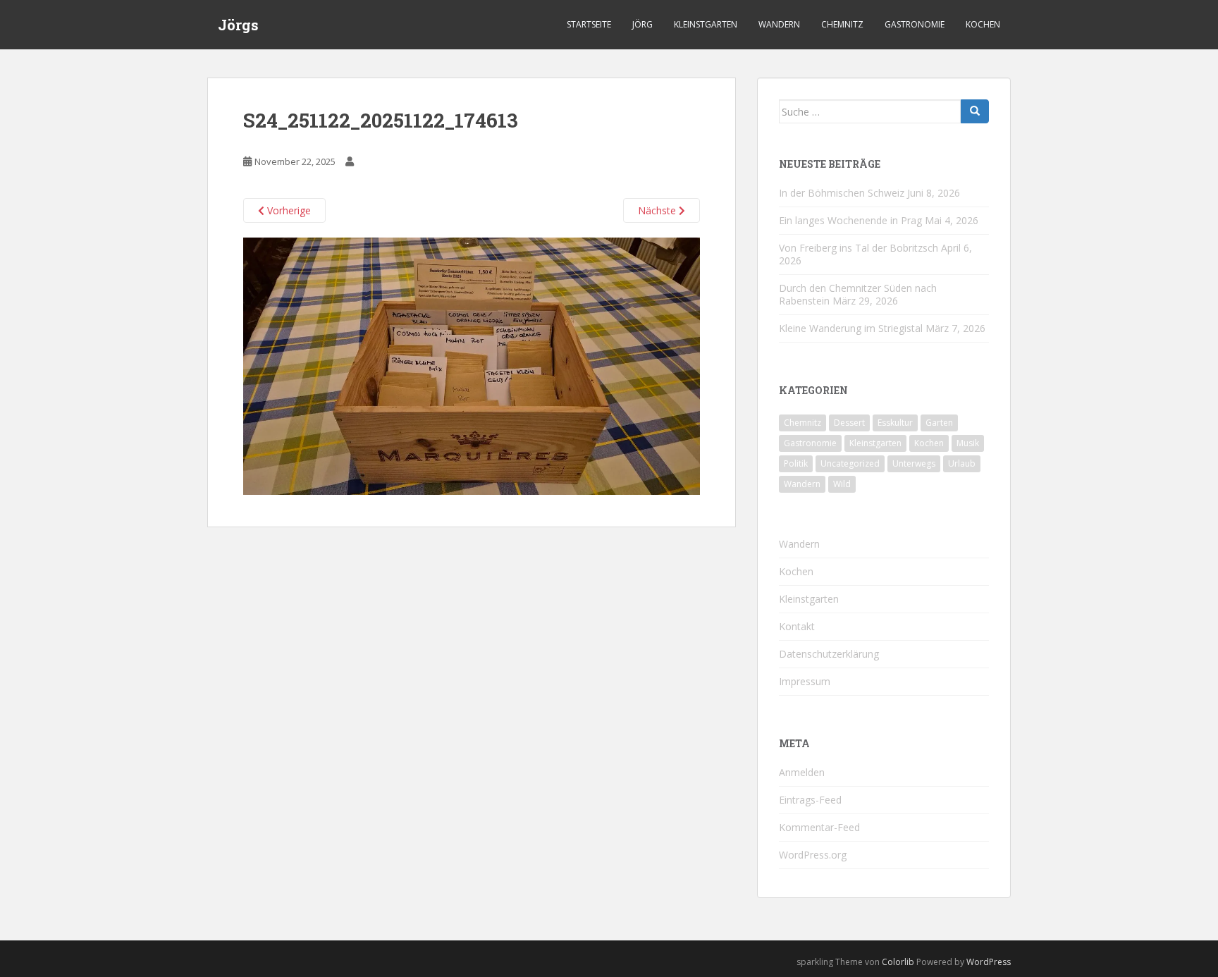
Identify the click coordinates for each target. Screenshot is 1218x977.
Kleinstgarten (705, 24)
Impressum (804, 681)
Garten (939, 423)
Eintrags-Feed (810, 799)
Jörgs (238, 25)
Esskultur (895, 423)
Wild (842, 484)
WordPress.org (813, 854)
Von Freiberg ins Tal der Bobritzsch (858, 247)
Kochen (983, 24)
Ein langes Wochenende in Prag (850, 220)
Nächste (658, 210)
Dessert (849, 423)
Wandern (779, 24)
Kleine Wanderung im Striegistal (851, 328)
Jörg (642, 24)
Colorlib (898, 962)
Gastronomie (915, 24)
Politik (796, 463)
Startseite (589, 24)
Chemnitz (842, 24)
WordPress (988, 962)
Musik (967, 443)
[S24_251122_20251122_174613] (471, 365)
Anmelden (802, 772)
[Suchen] (975, 111)
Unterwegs (913, 463)
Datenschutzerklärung (829, 653)
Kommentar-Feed (819, 827)
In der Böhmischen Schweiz (841, 192)
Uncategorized (850, 463)
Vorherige (287, 210)
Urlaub (962, 463)
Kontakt (797, 626)
